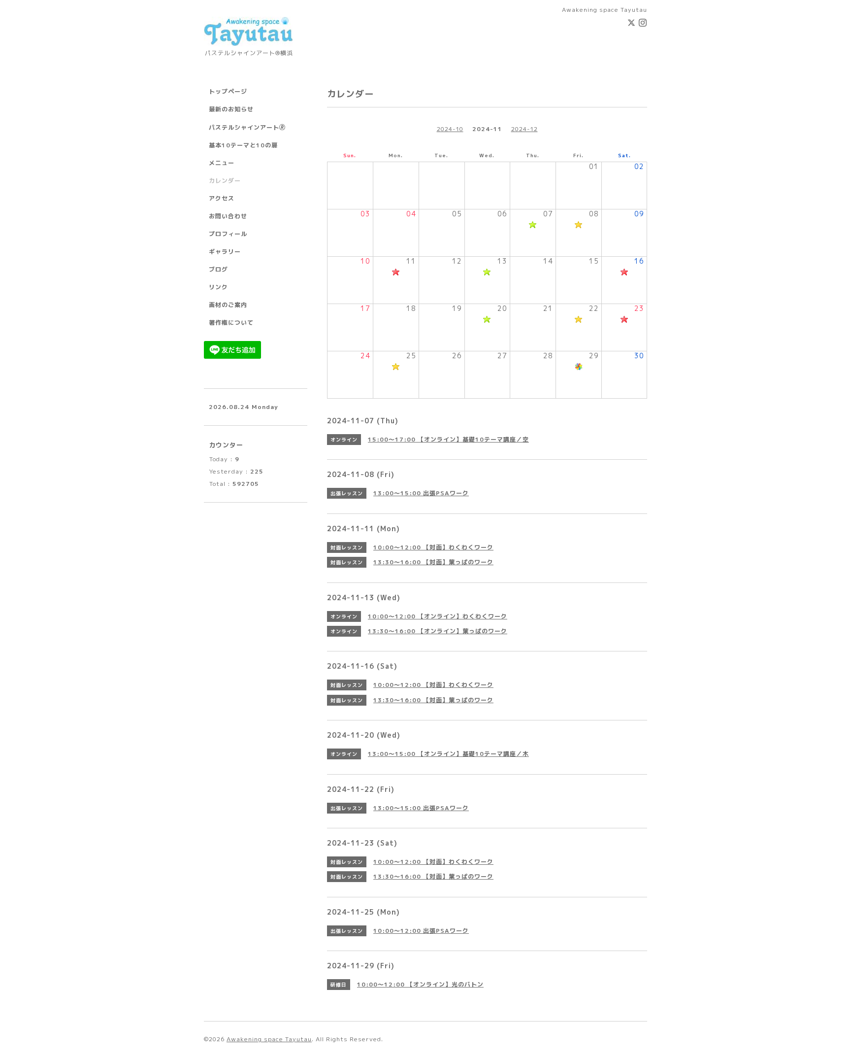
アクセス (221, 198)
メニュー (221, 163)
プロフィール (228, 234)
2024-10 (450, 129)
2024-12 (524, 129)
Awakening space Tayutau (269, 1039)
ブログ (218, 269)
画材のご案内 (228, 305)
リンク (218, 287)
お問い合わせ (228, 216)
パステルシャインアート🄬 (247, 127)
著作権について (231, 322)
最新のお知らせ (231, 109)
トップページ (228, 91)
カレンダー (225, 180)
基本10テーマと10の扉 (243, 145)
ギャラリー (225, 251)
